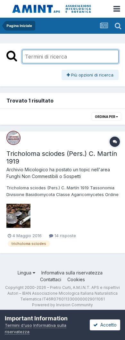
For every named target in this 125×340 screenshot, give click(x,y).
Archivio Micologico (27, 169)
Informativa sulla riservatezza (72, 272)
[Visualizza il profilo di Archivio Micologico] (13, 138)
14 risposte (64, 235)
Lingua (25, 272)
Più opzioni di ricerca (91, 74)
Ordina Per (105, 117)
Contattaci (50, 279)
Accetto (107, 324)
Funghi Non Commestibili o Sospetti (43, 176)
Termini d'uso (18, 325)
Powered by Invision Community (62, 304)
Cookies (76, 279)
